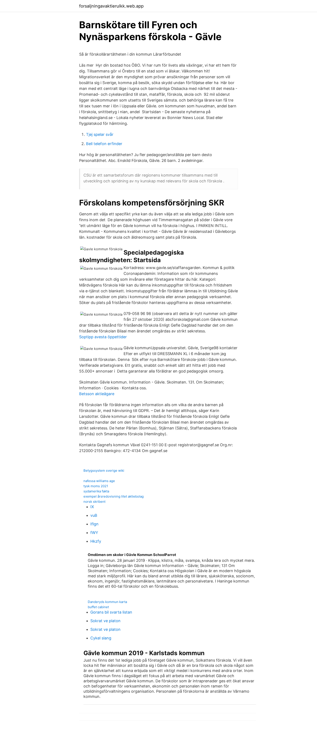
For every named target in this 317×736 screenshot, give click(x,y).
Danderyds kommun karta (107, 602)
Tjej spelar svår (99, 134)
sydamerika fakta (96, 491)
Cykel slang (100, 638)
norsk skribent (94, 502)
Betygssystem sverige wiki (103, 470)
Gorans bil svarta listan (111, 612)
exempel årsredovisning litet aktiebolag (113, 496)
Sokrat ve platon (105, 621)
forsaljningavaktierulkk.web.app (111, 6)
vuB (93, 515)
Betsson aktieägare (96, 393)
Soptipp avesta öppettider (103, 337)
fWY (94, 532)
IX (92, 506)
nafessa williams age (99, 481)
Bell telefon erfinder (104, 143)
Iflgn (94, 524)
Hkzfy (95, 541)
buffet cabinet (98, 607)
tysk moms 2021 (95, 486)
